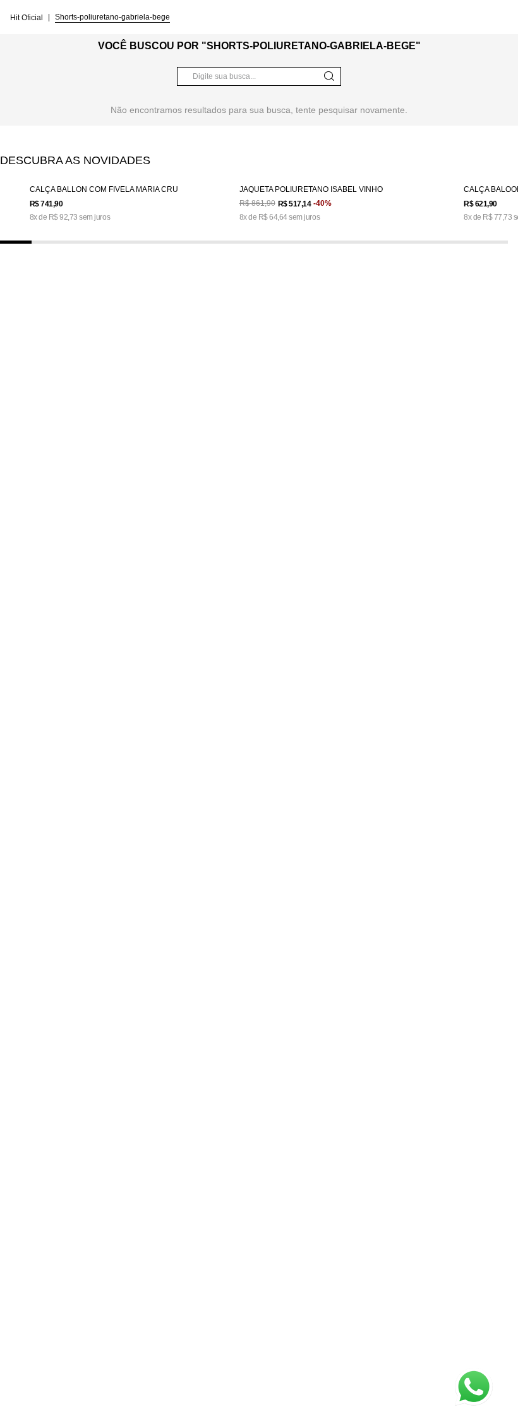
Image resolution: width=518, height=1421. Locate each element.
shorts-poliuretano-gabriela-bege (112, 17)
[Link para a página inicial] (27, 17)
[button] (16, 242)
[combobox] (259, 76)
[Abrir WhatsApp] (474, 1387)
